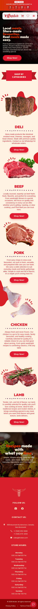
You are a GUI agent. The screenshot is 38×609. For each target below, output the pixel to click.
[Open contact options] (33, 604)
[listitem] (15, 508)
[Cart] (22, 15)
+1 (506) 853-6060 (21, 531)
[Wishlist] (27, 15)
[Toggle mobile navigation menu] (34, 16)
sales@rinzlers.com (20, 538)
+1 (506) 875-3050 (21, 534)
